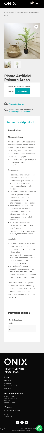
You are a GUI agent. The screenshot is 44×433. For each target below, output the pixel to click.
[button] (36, 27)
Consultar (22, 91)
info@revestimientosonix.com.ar (14, 415)
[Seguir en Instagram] (22, 422)
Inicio (6, 12)
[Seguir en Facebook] (17, 422)
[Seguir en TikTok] (26, 422)
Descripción (14, 130)
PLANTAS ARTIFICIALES (16, 12)
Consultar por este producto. (20, 111)
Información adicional (19, 312)
